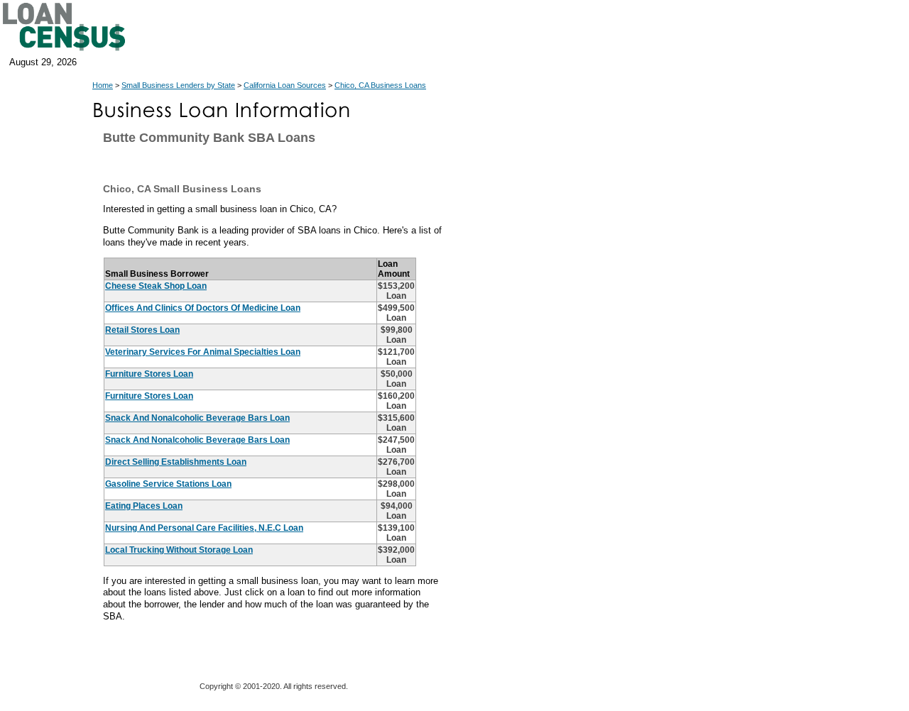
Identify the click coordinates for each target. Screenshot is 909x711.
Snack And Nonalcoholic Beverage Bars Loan (197, 418)
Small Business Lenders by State (178, 85)
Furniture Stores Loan (149, 374)
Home (102, 85)
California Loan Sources (285, 85)
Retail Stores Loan (142, 330)
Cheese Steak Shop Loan (156, 286)
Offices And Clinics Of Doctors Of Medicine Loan (202, 308)
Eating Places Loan (144, 506)
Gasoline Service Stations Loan (168, 484)
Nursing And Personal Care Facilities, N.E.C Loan (204, 528)
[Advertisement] (575, 419)
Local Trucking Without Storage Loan (179, 550)
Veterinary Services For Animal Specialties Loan (202, 352)
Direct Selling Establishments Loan (175, 462)
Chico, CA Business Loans (380, 85)
